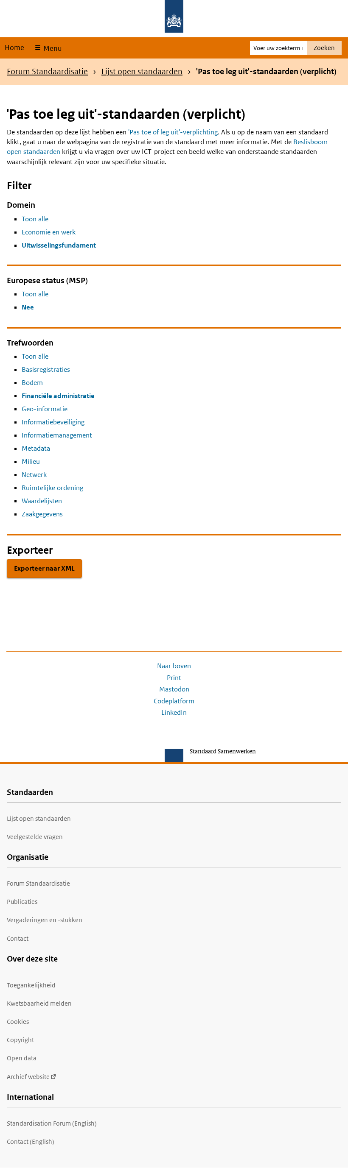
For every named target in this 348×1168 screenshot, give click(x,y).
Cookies (18, 1021)
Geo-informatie (44, 408)
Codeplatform (174, 701)
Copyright (20, 1040)
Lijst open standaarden (141, 71)
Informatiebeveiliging (53, 422)
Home (14, 47)
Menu (52, 48)
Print (174, 677)
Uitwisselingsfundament (59, 245)
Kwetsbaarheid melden (39, 1003)
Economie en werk (49, 232)
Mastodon (174, 689)
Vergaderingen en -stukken (44, 920)
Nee (28, 307)
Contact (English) (30, 1141)
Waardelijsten (42, 500)
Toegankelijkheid (31, 985)
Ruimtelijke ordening (52, 487)
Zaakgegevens (42, 514)
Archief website (28, 1077)
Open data (21, 1058)
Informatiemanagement (57, 435)
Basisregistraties (46, 369)
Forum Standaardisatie (47, 71)
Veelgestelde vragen (35, 837)
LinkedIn (174, 712)
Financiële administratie (58, 395)
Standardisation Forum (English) (52, 1123)
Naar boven (174, 665)
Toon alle (35, 219)
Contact (17, 938)
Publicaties (22, 902)
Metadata (36, 448)
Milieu (31, 461)
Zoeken (324, 48)
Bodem (32, 382)
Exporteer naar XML (44, 568)
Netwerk (34, 474)
